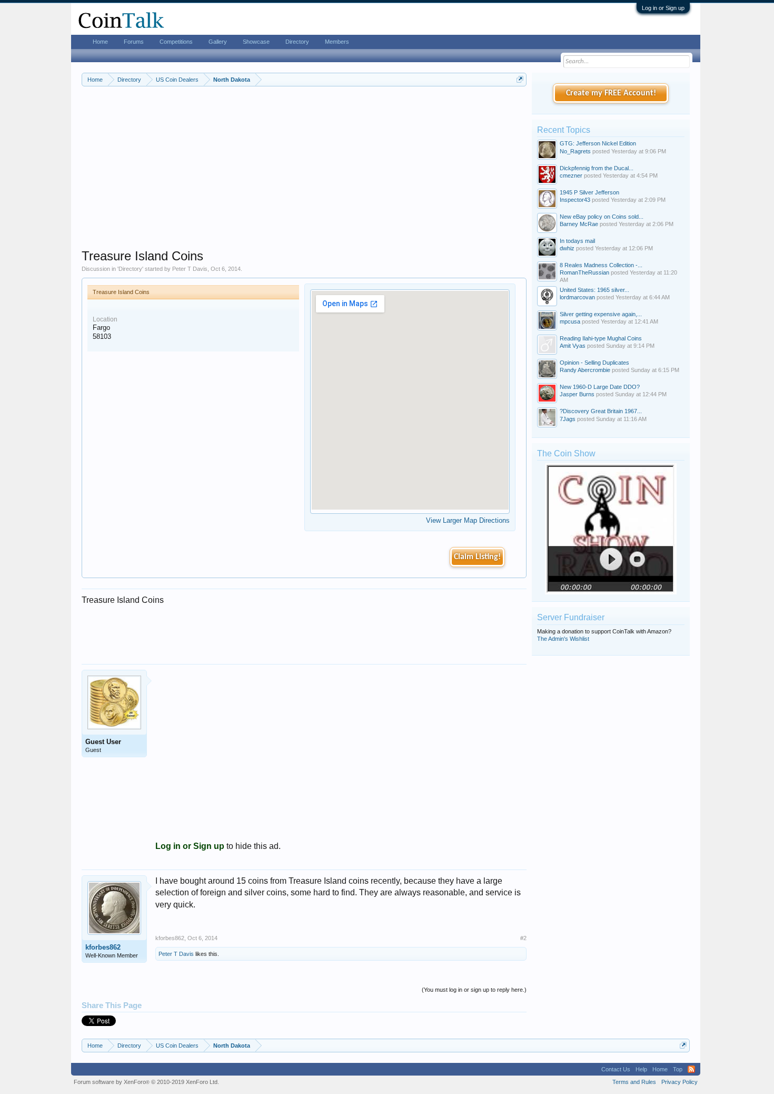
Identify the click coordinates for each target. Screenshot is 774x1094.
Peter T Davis (189, 269)
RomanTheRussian (584, 272)
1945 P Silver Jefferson (589, 192)
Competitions (176, 41)
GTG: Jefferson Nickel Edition (598, 143)
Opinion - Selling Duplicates (594, 362)
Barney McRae (579, 224)
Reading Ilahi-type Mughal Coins (601, 338)
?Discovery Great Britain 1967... (601, 411)
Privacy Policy (679, 1082)
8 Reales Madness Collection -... (601, 265)
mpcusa (570, 321)
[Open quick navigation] (520, 79)
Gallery (218, 41)
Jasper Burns (577, 394)
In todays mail (577, 241)
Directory (130, 269)
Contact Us (615, 1069)
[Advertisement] (304, 174)
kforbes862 (103, 947)
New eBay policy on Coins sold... (601, 216)
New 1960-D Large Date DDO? (600, 387)
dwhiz (567, 248)
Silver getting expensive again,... (601, 314)
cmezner (571, 175)
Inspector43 (575, 200)
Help (641, 1069)
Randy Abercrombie (585, 370)
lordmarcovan (577, 297)
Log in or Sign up (663, 8)
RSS (691, 1069)
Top (677, 1069)
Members (337, 41)
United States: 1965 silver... (594, 290)
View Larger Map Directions (468, 520)
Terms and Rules (634, 1082)
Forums (134, 41)
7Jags (567, 419)
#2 (523, 938)
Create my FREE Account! (611, 93)
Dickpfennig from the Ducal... (596, 168)
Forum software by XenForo (146, 1082)
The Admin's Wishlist (563, 639)
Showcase (256, 41)
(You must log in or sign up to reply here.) (474, 989)
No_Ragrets (575, 151)
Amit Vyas (573, 346)
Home (100, 41)
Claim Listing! (477, 557)
